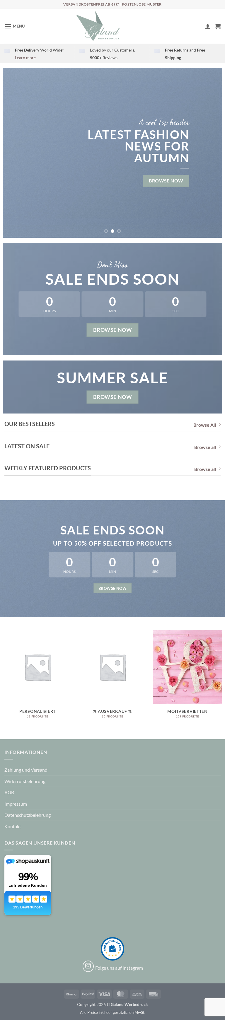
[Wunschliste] (198, 27)
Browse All (204, 425)
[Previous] (14, 153)
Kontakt (12, 826)
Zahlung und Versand (25, 770)
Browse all (205, 447)
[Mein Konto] (208, 26)
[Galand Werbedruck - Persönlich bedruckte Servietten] (98, 26)
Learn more (25, 57)
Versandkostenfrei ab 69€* (91, 4)
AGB (9, 792)
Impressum (15, 804)
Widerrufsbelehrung (24, 781)
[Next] (210, 153)
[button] (14, 26)
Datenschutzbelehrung (27, 815)
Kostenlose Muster (142, 4)
